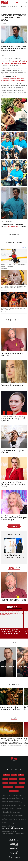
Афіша (14, 718)
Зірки (14, 774)
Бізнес (22, 783)
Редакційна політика (20, 833)
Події (5, 778)
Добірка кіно (14, 684)
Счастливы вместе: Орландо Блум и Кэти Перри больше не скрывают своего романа (13, 78)
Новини (6, 774)
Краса (21, 774)
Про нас (10, 763)
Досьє (14, 642)
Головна (3, 10)
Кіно (5, 783)
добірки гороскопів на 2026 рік (14, 600)
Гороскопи (19, 787)
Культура (13, 778)
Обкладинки (8, 787)
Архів (8, 10)
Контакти (17, 763)
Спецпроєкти (14, 534)
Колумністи (13, 791)
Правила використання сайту (9, 831)
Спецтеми (13, 783)
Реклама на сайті (14, 766)
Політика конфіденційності (8, 833)
